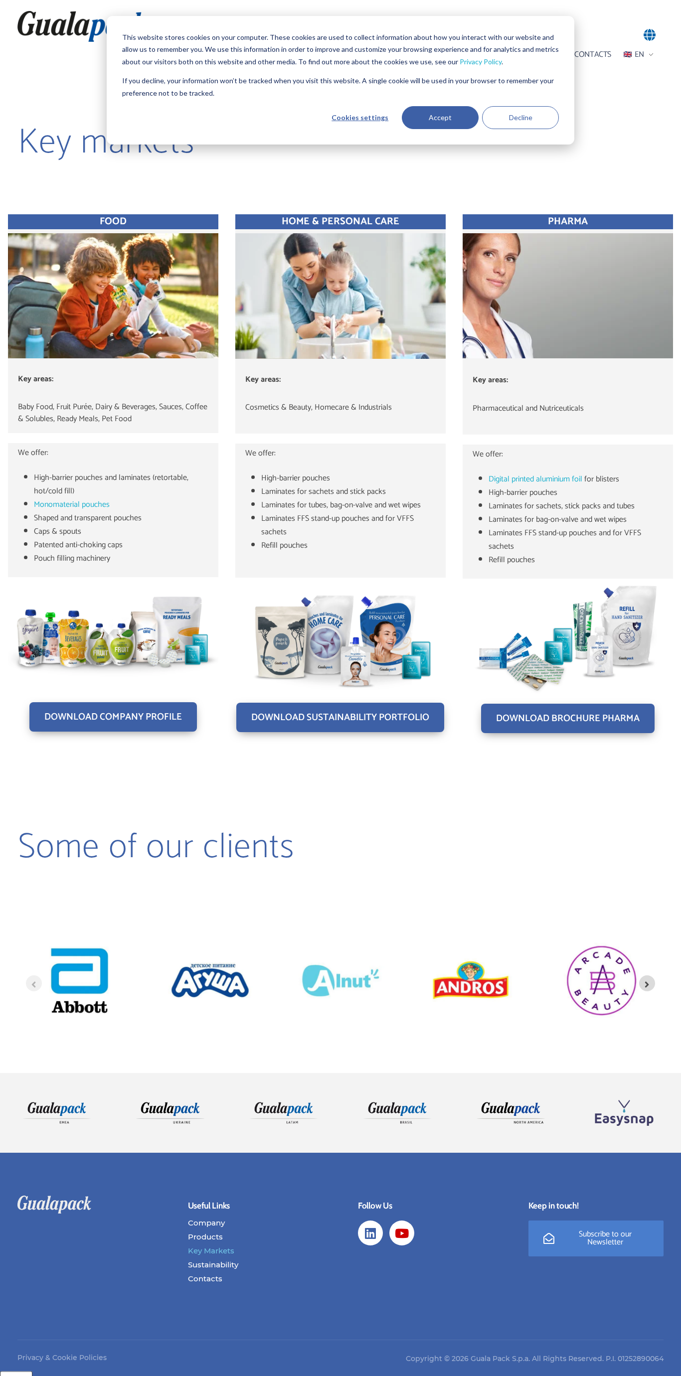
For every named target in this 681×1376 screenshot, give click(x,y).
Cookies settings (360, 117)
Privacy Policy (481, 61)
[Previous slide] (34, 983)
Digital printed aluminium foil (535, 479)
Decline (520, 117)
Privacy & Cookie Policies (62, 1357)
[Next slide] (647, 983)
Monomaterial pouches (72, 504)
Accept (440, 117)
